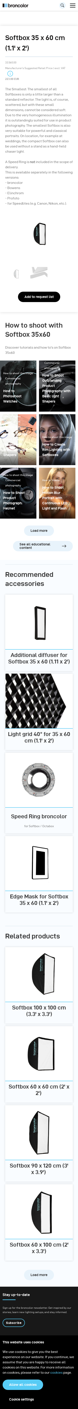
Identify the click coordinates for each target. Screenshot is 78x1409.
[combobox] (39, 6)
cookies (56, 1372)
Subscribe (13, 1323)
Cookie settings (21, 1399)
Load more (39, 530)
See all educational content (35, 546)
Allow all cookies (23, 1384)
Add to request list (39, 297)
